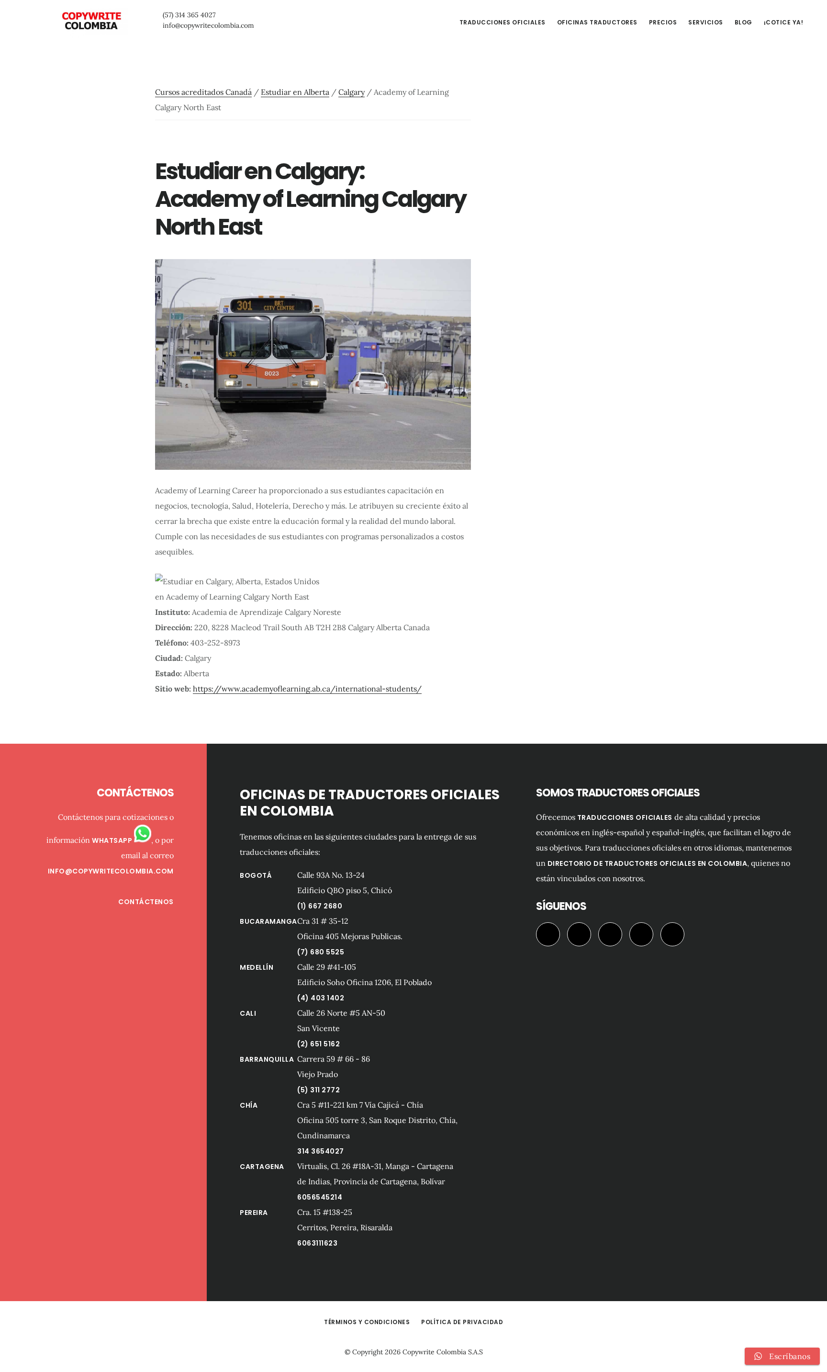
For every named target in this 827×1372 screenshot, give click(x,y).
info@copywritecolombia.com (208, 25)
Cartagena (262, 1166)
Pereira (254, 1212)
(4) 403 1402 (320, 998)
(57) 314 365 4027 (189, 15)
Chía (248, 1105)
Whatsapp (113, 840)
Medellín (256, 967)
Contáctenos (146, 902)
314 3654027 (320, 1151)
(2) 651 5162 (318, 1044)
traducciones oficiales (624, 817)
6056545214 (319, 1197)
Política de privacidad (462, 1322)
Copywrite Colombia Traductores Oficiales (91, 21)
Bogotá (256, 875)
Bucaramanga (268, 921)
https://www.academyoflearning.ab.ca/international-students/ (307, 688)
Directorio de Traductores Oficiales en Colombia (648, 863)
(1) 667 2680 (319, 906)
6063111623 (317, 1243)
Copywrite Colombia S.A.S (442, 1352)
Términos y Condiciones (367, 1322)
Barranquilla (267, 1059)
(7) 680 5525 (320, 952)
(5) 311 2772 (318, 1090)
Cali (248, 1013)
